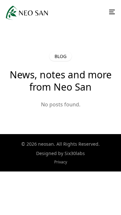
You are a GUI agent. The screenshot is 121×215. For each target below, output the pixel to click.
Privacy (60, 162)
